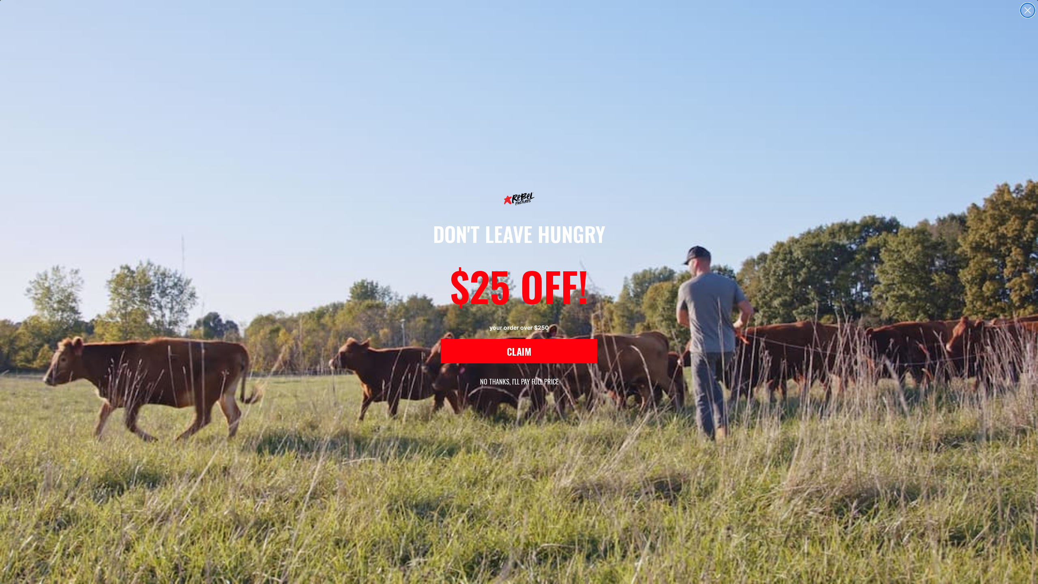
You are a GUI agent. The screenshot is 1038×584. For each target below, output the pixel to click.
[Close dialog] (1028, 10)
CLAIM (519, 351)
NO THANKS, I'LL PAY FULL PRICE (519, 381)
